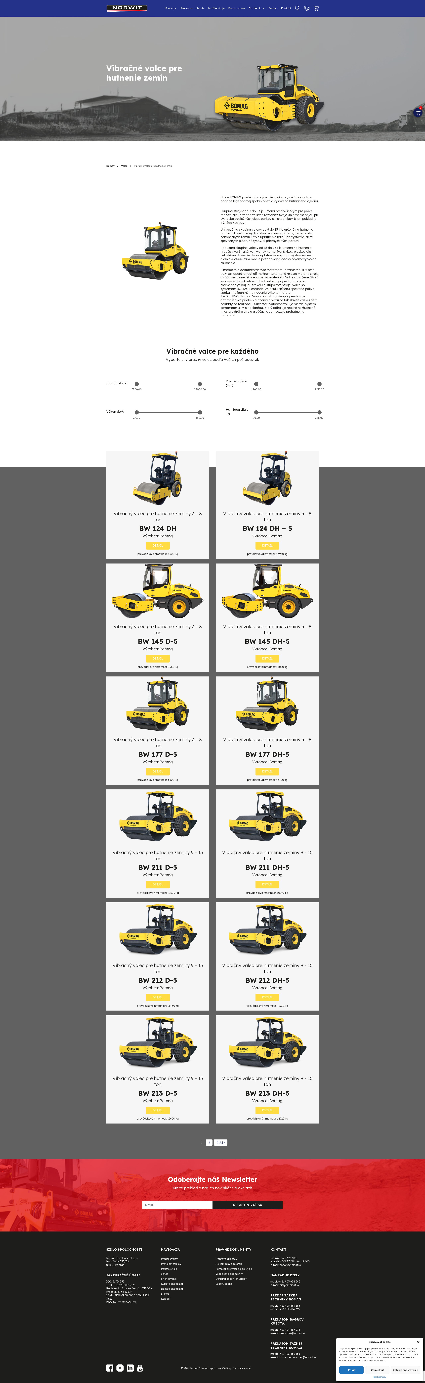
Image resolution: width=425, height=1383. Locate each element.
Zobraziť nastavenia (405, 1370)
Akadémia (255, 8)
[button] (418, 1342)
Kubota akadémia (172, 1284)
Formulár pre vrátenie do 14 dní (234, 1269)
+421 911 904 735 (289, 1309)
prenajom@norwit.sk (292, 1333)
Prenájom (186, 8)
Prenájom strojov (171, 1264)
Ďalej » (220, 1142)
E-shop (272, 8)
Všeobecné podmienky (229, 1274)
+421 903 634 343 (289, 1281)
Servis (200, 8)
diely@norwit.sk (289, 1285)
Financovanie (236, 8)
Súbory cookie (224, 1284)
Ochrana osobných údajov (231, 1279)
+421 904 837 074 (289, 1329)
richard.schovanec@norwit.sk (298, 1357)
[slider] (137, 384)
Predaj (169, 8)
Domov (110, 165)
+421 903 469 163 (289, 1305)
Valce (124, 165)
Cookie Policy (379, 1377)
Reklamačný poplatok (229, 1264)
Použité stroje (216, 8)
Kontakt (286, 8)
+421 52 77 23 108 (286, 1258)
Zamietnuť (377, 1370)
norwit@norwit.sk (290, 1265)
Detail (158, 545)
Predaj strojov (169, 1259)
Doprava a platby (226, 1259)
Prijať (351, 1370)
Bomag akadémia (172, 1289)
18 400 (305, 1261)
